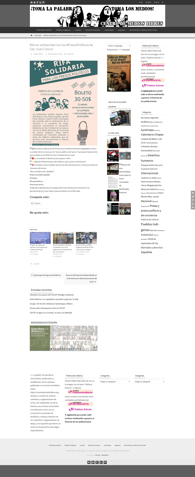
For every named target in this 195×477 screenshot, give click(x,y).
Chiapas (158, 134)
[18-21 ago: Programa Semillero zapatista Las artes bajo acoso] (113, 169)
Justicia (144, 177)
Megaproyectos (154, 185)
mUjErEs (160, 193)
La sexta (153, 177)
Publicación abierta (150, 219)
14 (76, 349)
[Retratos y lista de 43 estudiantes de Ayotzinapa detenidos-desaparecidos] (113, 156)
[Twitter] (34, 2)
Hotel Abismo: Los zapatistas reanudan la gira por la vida (54, 299)
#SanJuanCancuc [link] (37, 184)
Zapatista (146, 252)
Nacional (146, 201)
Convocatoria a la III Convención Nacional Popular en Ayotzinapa (39, 332)
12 (71, 349)
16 (80, 349)
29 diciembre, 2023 (55, 54)
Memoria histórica (149, 189)
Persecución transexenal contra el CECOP (47, 308)
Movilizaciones (151, 193)
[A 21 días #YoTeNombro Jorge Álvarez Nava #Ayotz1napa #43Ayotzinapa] (113, 209)
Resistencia (161, 230)
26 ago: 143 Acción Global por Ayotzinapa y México (51, 303)
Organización (145, 206)
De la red (38, 35)
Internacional (149, 173)
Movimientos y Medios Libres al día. (135, 445)
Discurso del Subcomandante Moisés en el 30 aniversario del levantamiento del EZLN (81, 278)
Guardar (36, 264)
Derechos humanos (94, 445)
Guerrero (154, 168)
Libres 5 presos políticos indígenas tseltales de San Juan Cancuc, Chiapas (84, 247)
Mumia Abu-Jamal (150, 196)
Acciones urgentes (150, 117)
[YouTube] (31, 2)
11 (69, 349)
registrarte (147, 91)
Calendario (147, 134)
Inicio (141, 2)
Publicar (156, 2)
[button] (64, 103)
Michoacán (161, 189)
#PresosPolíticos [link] (36, 181)
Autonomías (154, 126)
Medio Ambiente (147, 181)
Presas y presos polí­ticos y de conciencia (151, 210)
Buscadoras (157, 130)
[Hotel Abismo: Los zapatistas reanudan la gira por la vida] (125, 142)
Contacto (148, 2)
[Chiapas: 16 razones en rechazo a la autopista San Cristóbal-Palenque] (40, 238)
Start (94, 347)
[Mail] (43, 2)
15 (78, 349)
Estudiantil (145, 169)
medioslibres (38, 54)
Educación (159, 165)
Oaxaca (155, 201)
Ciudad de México (149, 138)
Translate (126, 49)
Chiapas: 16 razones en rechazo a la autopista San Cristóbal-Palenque (38, 247)
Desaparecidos (147, 165)
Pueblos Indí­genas (70, 445)
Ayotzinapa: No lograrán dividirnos (47, 275)
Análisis (145, 121)
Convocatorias (152, 143)
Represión (153, 230)
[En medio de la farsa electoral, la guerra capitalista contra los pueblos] (125, 209)
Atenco (148, 126)
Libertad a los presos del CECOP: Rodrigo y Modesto (52, 294)
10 (67, 349)
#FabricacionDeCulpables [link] (40, 174)
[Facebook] (37, 2)
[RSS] (40, 2)
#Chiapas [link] (33, 178)
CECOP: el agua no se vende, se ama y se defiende (51, 312)
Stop (96, 347)
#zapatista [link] (85, 148)
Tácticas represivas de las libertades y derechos (152, 243)
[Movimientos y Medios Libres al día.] (113, 142)
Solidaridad (147, 234)
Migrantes (143, 193)
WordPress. (105, 455)
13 (73, 349)
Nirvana (97, 455)
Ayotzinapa (147, 130)
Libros (159, 178)
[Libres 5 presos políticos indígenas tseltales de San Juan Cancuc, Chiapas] (86, 238)
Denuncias (144, 156)
